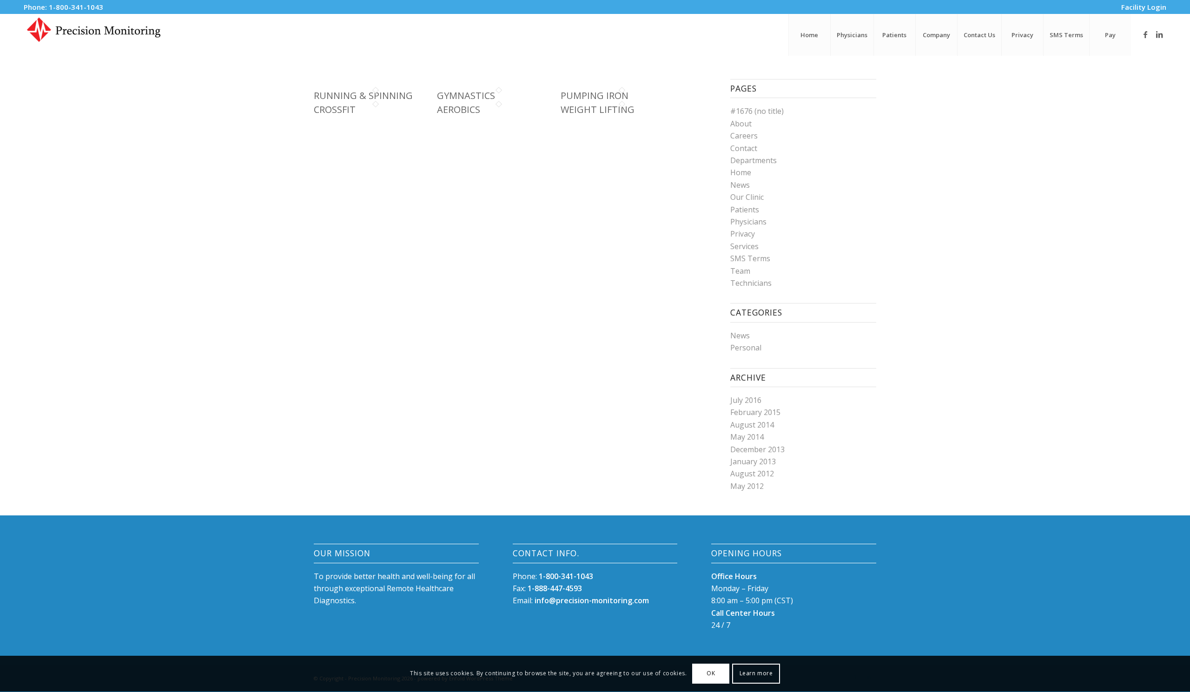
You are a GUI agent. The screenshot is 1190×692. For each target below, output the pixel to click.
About (741, 124)
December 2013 (757, 449)
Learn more (756, 674)
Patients (744, 209)
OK (711, 674)
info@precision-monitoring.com (592, 600)
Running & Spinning (363, 95)
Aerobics (458, 109)
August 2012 (752, 473)
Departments (753, 160)
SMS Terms (750, 258)
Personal (745, 348)
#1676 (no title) (757, 111)
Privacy (742, 234)
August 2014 (752, 425)
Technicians (751, 283)
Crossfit (335, 109)
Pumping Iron (594, 95)
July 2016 (745, 400)
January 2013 (753, 461)
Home (740, 172)
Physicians (748, 222)
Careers (744, 136)
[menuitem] (1141, 7)
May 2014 (747, 437)
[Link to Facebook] (1145, 34)
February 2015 (755, 412)
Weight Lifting (598, 109)
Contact (743, 148)
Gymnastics (466, 95)
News (740, 185)
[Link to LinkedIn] (1159, 34)
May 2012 (747, 486)
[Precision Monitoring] (93, 35)
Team (740, 271)
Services (744, 246)
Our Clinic (747, 197)
